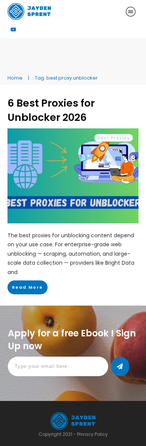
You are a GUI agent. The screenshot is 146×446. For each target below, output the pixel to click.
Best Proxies (113, 138)
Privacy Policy (92, 434)
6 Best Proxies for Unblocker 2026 (51, 110)
